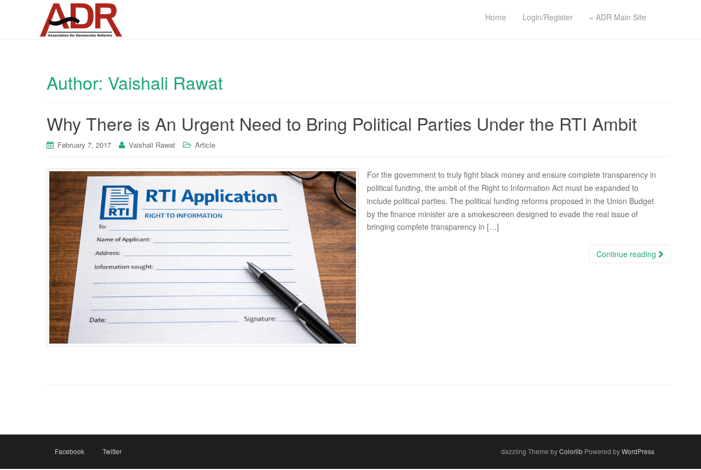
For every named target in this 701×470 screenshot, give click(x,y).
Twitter (112, 451)
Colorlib (571, 451)
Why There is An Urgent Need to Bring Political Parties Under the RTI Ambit (342, 123)
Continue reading (627, 253)
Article (205, 145)
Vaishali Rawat (152, 145)
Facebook (69, 451)
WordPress (638, 451)
